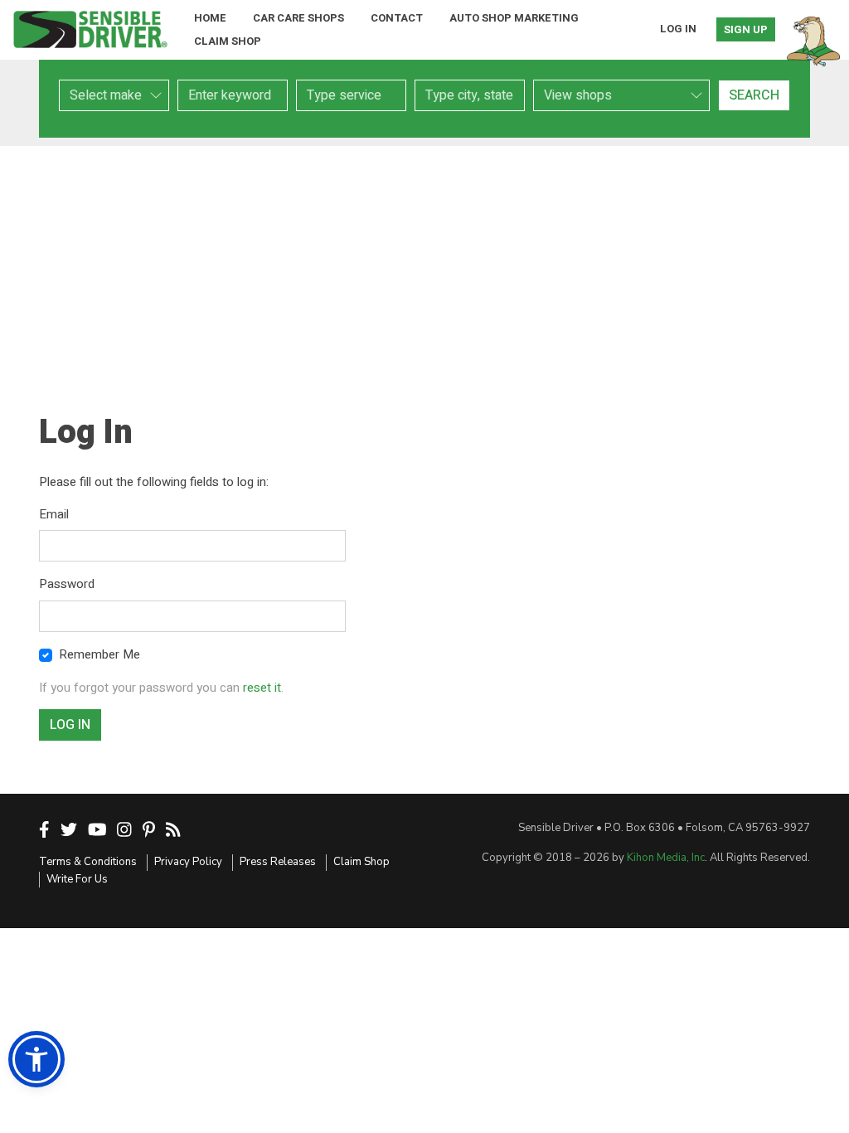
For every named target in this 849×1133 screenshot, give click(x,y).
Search (754, 95)
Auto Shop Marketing (514, 18)
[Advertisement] (424, 262)
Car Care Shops (298, 18)
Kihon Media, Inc (666, 857)
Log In (678, 28)
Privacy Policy (188, 861)
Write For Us (77, 879)
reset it (262, 687)
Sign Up (746, 29)
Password (67, 584)
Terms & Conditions (88, 861)
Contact (397, 18)
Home (210, 18)
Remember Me (99, 654)
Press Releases (278, 861)
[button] (36, 1059)
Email (54, 514)
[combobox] (351, 95)
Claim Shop (227, 41)
